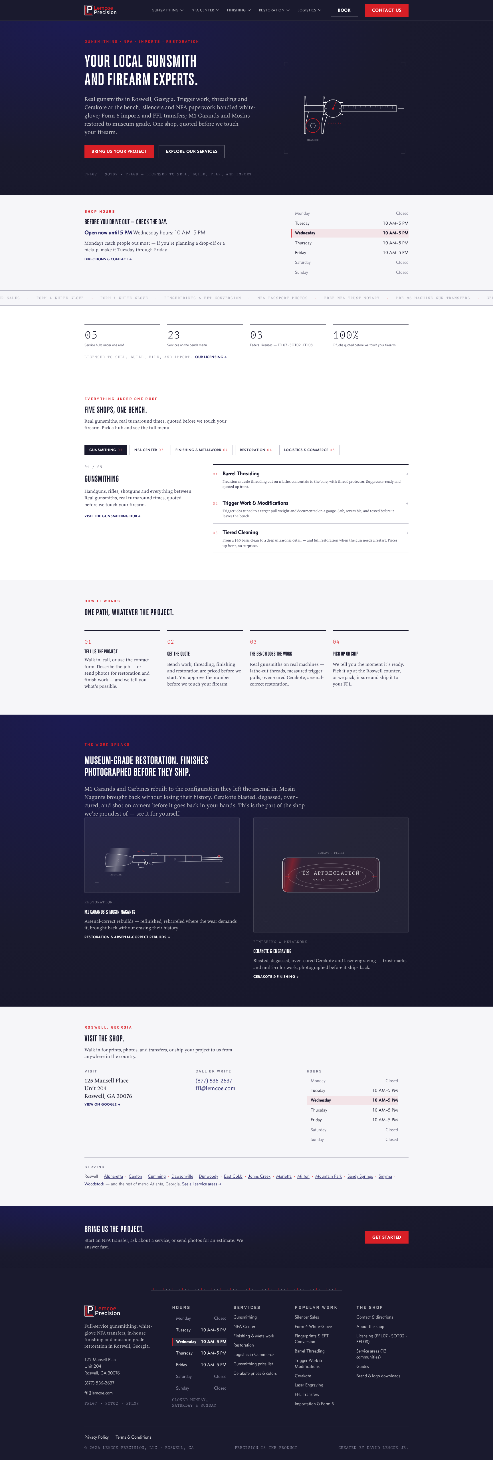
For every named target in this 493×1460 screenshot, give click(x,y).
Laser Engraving (309, 1385)
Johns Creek (259, 1176)
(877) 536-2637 (213, 1080)
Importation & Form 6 (314, 1403)
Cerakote (303, 1375)
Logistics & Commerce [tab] (309, 450)
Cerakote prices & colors (255, 1373)
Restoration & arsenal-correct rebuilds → (127, 937)
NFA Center (202, 10)
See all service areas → (201, 1184)
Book (344, 10)
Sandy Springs (360, 1176)
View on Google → (102, 1104)
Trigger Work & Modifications (308, 1363)
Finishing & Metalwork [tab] (201, 450)
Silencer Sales (307, 1317)
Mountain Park (328, 1176)
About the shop (370, 1326)
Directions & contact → (108, 259)
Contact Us (386, 10)
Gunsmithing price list (253, 1363)
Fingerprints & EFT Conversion (312, 1339)
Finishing (236, 10)
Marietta (284, 1176)
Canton (135, 1176)
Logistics (307, 10)
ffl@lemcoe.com (215, 1088)
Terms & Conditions (133, 1437)
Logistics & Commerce (253, 1354)
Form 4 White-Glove (313, 1326)
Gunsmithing (165, 10)
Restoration (272, 10)
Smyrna (385, 1176)
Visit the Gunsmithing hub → (112, 516)
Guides (362, 1366)
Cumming (157, 1176)
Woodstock (94, 1184)
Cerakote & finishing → (276, 976)
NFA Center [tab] (148, 450)
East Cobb (233, 1176)
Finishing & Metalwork (253, 1336)
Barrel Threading (310, 1351)
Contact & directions (374, 1317)
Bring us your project (119, 151)
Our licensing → (211, 357)
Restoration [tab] (256, 450)
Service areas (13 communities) (371, 1354)
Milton (303, 1176)
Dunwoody (208, 1176)
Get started (386, 1237)
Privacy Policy (96, 1437)
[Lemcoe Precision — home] (100, 10)
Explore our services (191, 151)
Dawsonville (182, 1176)
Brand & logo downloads (378, 1375)
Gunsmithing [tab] (105, 450)
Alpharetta (113, 1176)
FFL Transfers (307, 1394)
